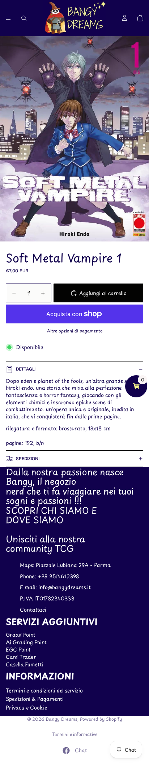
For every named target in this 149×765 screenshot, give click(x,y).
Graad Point (20, 635)
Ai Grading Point (26, 642)
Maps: (28, 565)
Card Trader (21, 657)
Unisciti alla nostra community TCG (45, 543)
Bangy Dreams (61, 719)
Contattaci (33, 609)
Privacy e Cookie (26, 707)
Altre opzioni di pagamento (74, 331)
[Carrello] (140, 18)
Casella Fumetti (24, 664)
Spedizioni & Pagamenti (35, 699)
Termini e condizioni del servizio (44, 690)
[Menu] (8, 18)
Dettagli (25, 369)
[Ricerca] (24, 18)
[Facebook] (66, 750)
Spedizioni (27, 459)
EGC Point (18, 649)
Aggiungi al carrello (103, 293)
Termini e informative (74, 734)
